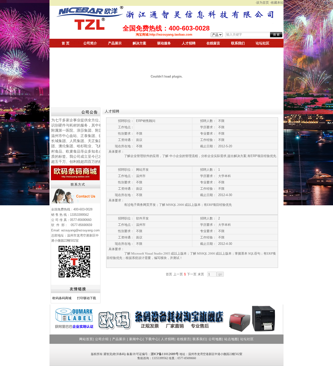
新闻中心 (136, 339)
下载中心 (152, 339)
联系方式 (78, 184)
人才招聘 (189, 43)
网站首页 (86, 339)
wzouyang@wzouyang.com (80, 230)
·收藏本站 (277, 2)
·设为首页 (262, 2)
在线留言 (213, 43)
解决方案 (139, 43)
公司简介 (90, 43)
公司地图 (215, 339)
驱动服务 (164, 43)
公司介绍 (102, 339)
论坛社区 (262, 43)
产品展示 (115, 43)
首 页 (65, 43)
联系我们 (238, 43)
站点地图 (231, 339)
